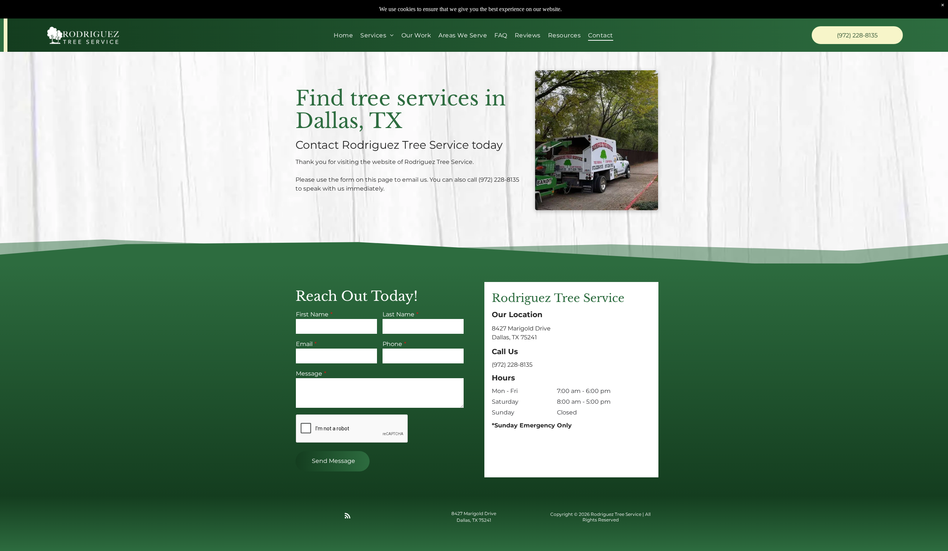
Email (304, 343)
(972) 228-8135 (498, 179)
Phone (392, 343)
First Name (312, 314)
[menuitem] (343, 35)
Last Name (398, 314)
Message (309, 373)
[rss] (347, 517)
